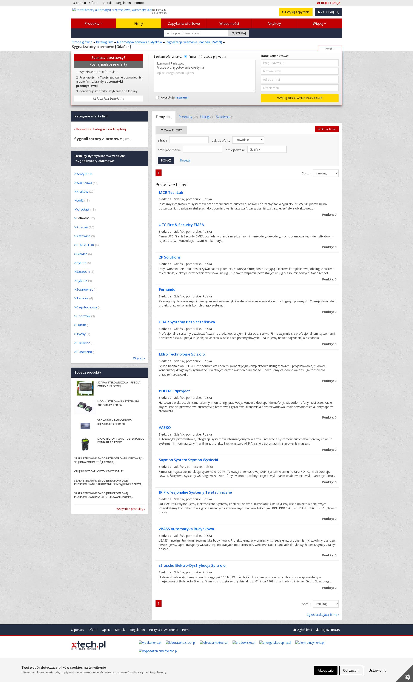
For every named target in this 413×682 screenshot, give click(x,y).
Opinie (106, 630)
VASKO (165, 427)
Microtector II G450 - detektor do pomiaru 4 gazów (121, 440)
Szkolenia (225, 116)
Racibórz (83, 342)
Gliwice (81, 254)
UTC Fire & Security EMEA (181, 224)
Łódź (79, 200)
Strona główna (82, 42)
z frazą (163, 140)
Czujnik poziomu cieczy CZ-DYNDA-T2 (99, 471)
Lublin (81, 325)
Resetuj (185, 160)
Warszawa (84, 182)
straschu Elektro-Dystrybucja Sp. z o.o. (193, 565)
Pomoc (187, 630)
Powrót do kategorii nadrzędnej (101, 129)
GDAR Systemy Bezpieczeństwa (187, 321)
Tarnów (82, 298)
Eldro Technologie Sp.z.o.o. (182, 354)
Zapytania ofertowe (184, 23)
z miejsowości (235, 150)
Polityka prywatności (163, 630)
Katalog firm (104, 42)
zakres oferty (221, 141)
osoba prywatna (214, 56)
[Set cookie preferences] (404, 673)
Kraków (82, 191)
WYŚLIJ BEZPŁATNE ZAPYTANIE (299, 98)
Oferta (92, 630)
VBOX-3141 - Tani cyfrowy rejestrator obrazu (114, 422)
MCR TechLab (171, 192)
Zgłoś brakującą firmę (322, 615)
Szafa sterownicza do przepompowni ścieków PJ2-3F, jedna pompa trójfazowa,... (109, 460)
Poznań (82, 227)
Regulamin (137, 630)
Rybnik (81, 280)
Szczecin (83, 271)
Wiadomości (229, 23)
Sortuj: (307, 173)
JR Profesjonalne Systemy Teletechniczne (195, 492)
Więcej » (139, 358)
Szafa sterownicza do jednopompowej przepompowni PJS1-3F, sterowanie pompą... (103, 495)
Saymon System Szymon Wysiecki (188, 459)
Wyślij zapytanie (298, 12)
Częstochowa (86, 307)
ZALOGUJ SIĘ (329, 12)
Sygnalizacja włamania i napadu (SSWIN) (194, 42)
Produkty (92, 23)
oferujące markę (170, 150)
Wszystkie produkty (129, 509)
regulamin (182, 97)
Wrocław (82, 209)
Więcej (318, 23)
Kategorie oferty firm (91, 116)
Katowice (83, 236)
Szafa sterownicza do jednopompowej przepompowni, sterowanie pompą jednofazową (107, 482)
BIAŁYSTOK (85, 245)
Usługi (206, 116)
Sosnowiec (84, 289)
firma (192, 56)
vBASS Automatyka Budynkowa (186, 528)
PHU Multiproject (174, 390)
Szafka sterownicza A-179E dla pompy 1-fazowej (118, 384)
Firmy (138, 23)
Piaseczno (84, 351)
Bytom (81, 262)
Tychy (81, 334)
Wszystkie (84, 173)
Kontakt (120, 630)
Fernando (167, 289)
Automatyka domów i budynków (139, 42)
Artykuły (274, 23)
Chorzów (83, 316)
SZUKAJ (240, 33)
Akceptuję (175, 97)
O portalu (77, 630)
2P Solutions (170, 257)
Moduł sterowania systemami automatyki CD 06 (118, 403)
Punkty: (329, 214)
